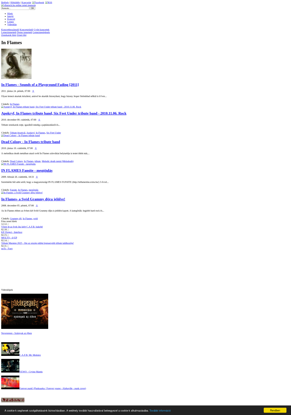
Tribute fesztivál (17, 132)
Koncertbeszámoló (10, 29)
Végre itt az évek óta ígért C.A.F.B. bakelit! (22, 226)
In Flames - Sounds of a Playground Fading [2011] (40, 85)
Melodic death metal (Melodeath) (58, 161)
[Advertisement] (24, 269)
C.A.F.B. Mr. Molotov (30, 355)
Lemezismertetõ (8, 32)
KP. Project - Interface (11, 232)
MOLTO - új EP (9, 237)
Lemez (10, 21)
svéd (35, 218)
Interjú (10, 16)
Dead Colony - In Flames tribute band (30, 142)
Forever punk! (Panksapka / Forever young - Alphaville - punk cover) (52, 388)
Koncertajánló (26, 29)
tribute (38, 161)
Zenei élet (21, 35)
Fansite (13, 190)
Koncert (11, 19)
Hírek (10, 13)
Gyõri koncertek (41, 29)
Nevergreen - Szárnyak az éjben (16, 333)
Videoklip (12, 24)
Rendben (275, 410)
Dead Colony (16, 161)
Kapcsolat (26, 2)
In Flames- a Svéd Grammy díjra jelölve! (33, 199)
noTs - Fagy (7, 248)
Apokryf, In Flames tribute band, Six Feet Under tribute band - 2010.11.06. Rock (63, 113)
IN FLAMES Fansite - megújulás (26, 170)
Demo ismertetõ (24, 32)
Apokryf (30, 132)
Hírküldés (15, 2)
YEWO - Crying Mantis (31, 371)
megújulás (33, 190)
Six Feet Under (53, 132)
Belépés (5, 2)
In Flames (14, 104)
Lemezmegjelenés (41, 32)
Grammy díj (16, 218)
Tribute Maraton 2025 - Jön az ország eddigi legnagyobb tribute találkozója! (37, 243)
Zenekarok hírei (8, 35)
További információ (160, 410)
